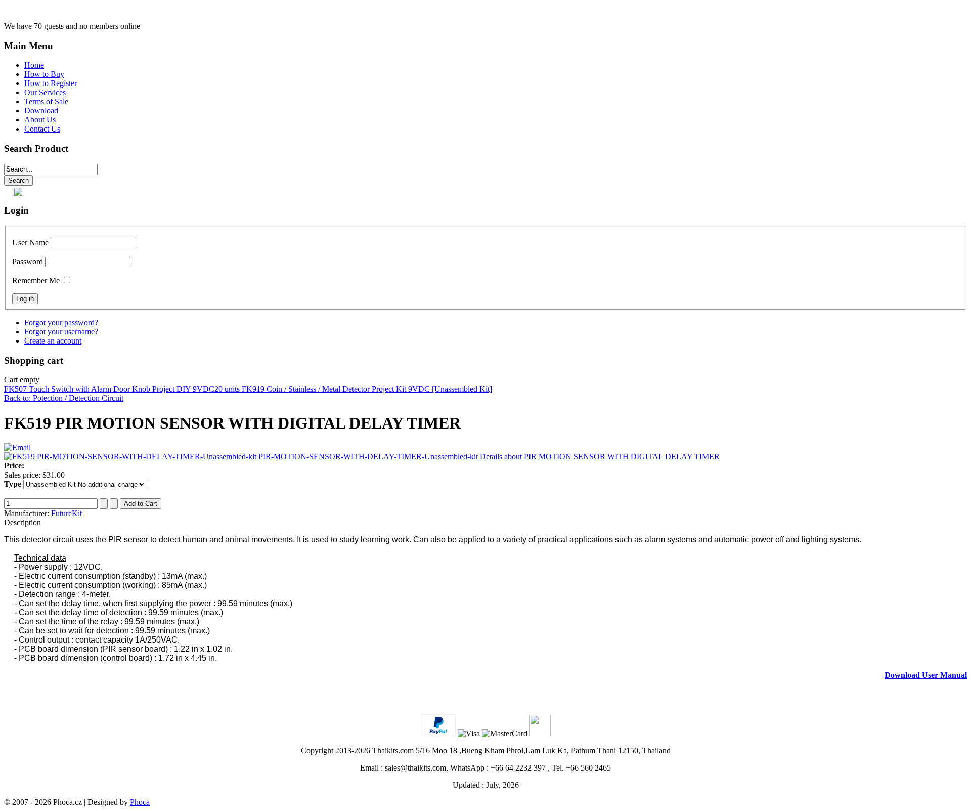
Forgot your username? (61, 331)
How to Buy (44, 74)
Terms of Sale (46, 101)
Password (27, 261)
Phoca (140, 802)
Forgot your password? (61, 322)
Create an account (52, 340)
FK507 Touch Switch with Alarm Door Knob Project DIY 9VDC (109, 389)
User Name (30, 242)
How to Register (50, 83)
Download (41, 110)
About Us (40, 119)
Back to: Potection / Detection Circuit (63, 398)
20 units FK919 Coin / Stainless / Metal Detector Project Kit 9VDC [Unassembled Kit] (353, 389)
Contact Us (42, 128)
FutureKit (66, 513)
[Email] (17, 447)
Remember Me (36, 280)
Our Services (45, 92)
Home (34, 65)
